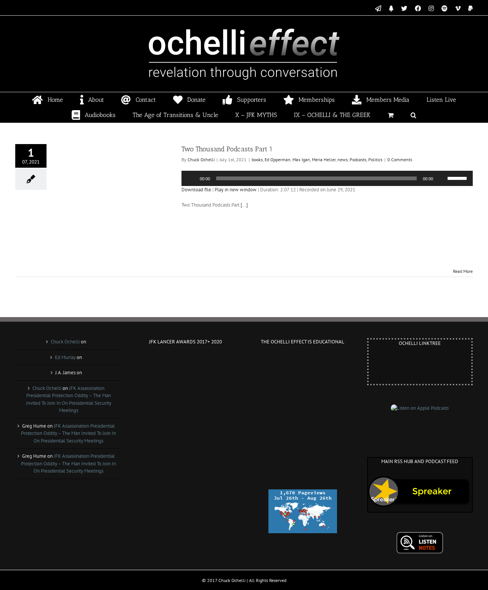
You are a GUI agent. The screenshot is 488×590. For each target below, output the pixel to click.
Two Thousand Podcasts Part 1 (227, 149)
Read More (463, 271)
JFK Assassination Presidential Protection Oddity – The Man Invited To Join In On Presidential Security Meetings (68, 433)
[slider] (458, 177)
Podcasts (358, 159)
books (257, 159)
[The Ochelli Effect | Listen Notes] (420, 535)
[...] (244, 205)
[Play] (191, 178)
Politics (375, 159)
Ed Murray (65, 357)
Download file (196, 189)
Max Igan (301, 159)
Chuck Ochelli (201, 159)
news (342, 159)
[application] (327, 178)
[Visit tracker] (302, 493)
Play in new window (236, 189)
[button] (413, 115)
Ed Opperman (278, 159)
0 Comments (399, 159)
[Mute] (441, 178)
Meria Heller (324, 159)
